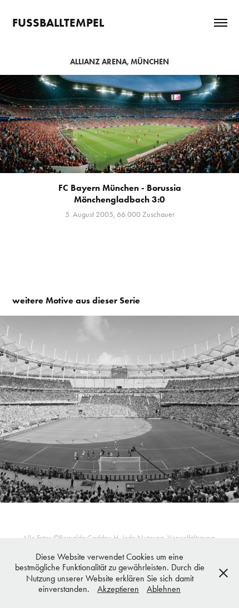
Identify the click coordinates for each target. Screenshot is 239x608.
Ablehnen (164, 589)
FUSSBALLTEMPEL (58, 22)
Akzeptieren (118, 589)
